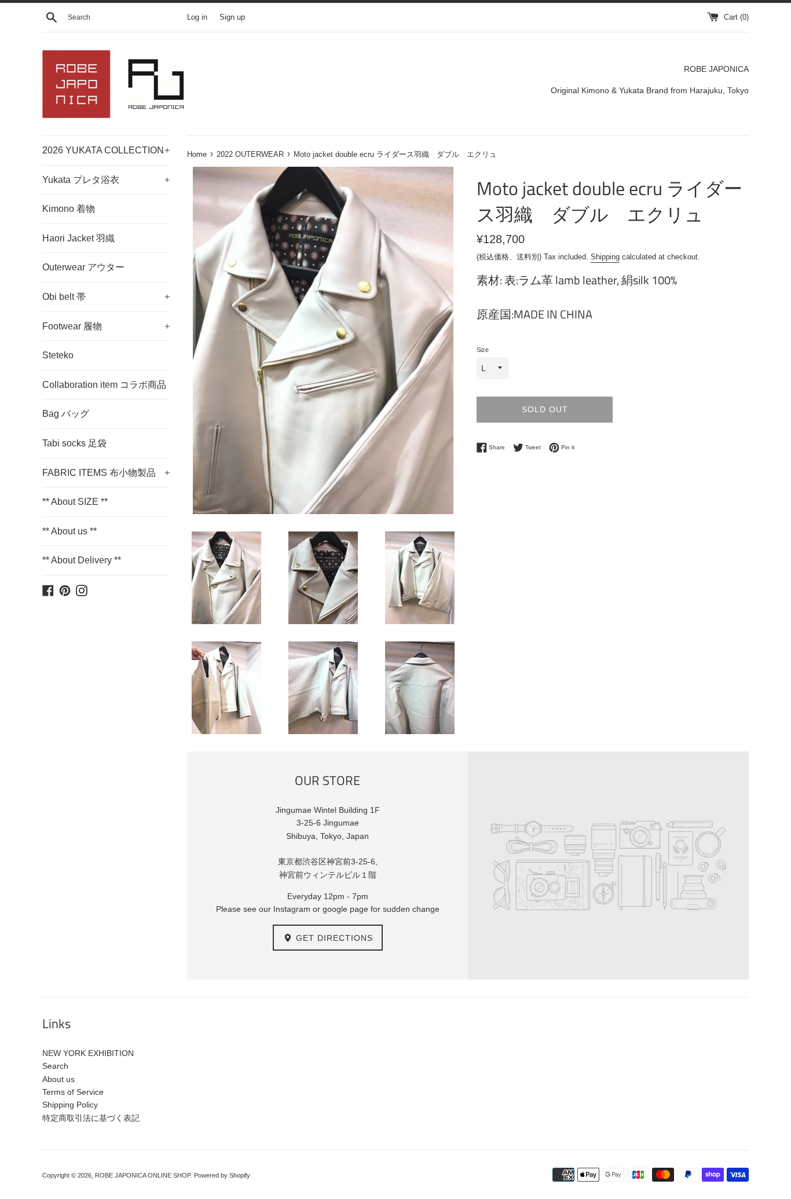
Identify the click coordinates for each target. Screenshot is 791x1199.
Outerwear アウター (83, 267)
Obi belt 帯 (106, 297)
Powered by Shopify (222, 1175)
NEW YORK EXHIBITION (88, 1053)
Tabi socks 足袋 (74, 443)
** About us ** (69, 531)
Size (483, 349)
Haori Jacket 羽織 (78, 238)
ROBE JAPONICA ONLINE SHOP (143, 1175)
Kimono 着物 (68, 209)
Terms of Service (73, 1092)
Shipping (605, 256)
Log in (197, 17)
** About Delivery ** (81, 560)
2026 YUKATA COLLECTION (106, 150)
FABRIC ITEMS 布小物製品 (106, 473)
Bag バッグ (65, 414)
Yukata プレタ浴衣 (106, 180)
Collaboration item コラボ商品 (104, 385)
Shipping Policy (70, 1104)
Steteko (58, 355)
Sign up (232, 17)
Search (55, 1065)
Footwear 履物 (106, 326)
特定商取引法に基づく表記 (91, 1118)
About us (58, 1079)
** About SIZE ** (75, 502)
